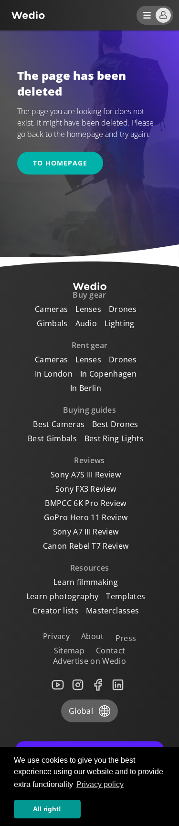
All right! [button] (47, 809)
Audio (86, 323)
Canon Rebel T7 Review (86, 546)
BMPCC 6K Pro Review (85, 503)
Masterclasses (112, 610)
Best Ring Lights (114, 438)
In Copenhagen (108, 374)
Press (126, 638)
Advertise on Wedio (89, 661)
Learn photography (62, 596)
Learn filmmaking (85, 582)
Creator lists (55, 610)
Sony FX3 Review (85, 489)
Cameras (51, 309)
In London (54, 374)
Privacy (56, 636)
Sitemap (69, 650)
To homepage (60, 162)
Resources (89, 568)
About (92, 636)
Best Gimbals (52, 438)
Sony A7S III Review (86, 474)
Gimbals (52, 323)
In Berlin (85, 388)
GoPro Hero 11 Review (85, 517)
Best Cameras (58, 424)
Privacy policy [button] (100, 784)
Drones (123, 309)
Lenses (88, 309)
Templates (125, 596)
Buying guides (89, 410)
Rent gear (90, 345)
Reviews (89, 460)
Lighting (120, 323)
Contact (110, 650)
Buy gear (89, 295)
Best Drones (115, 424)
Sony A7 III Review (86, 531)
